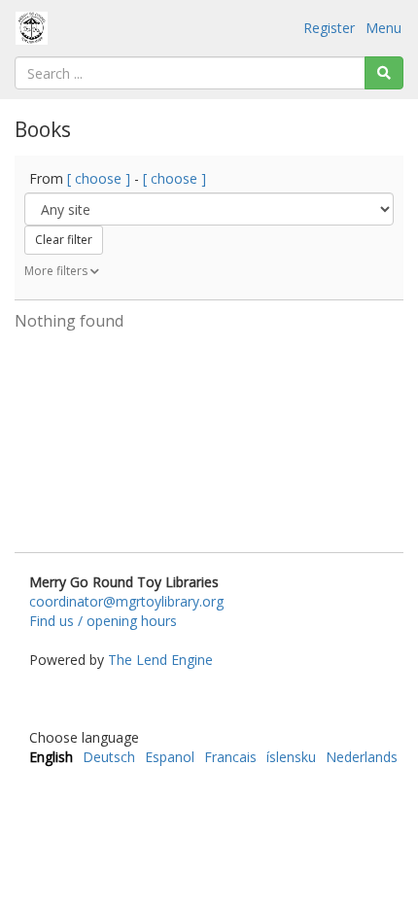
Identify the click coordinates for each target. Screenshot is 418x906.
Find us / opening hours (103, 620)
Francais (230, 757)
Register (329, 27)
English (51, 757)
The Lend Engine (160, 659)
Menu (383, 27)
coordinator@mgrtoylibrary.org (126, 601)
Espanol (169, 757)
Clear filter (63, 239)
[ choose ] (98, 178)
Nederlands (362, 757)
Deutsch (109, 757)
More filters (57, 270)
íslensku (291, 757)
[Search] (384, 72)
